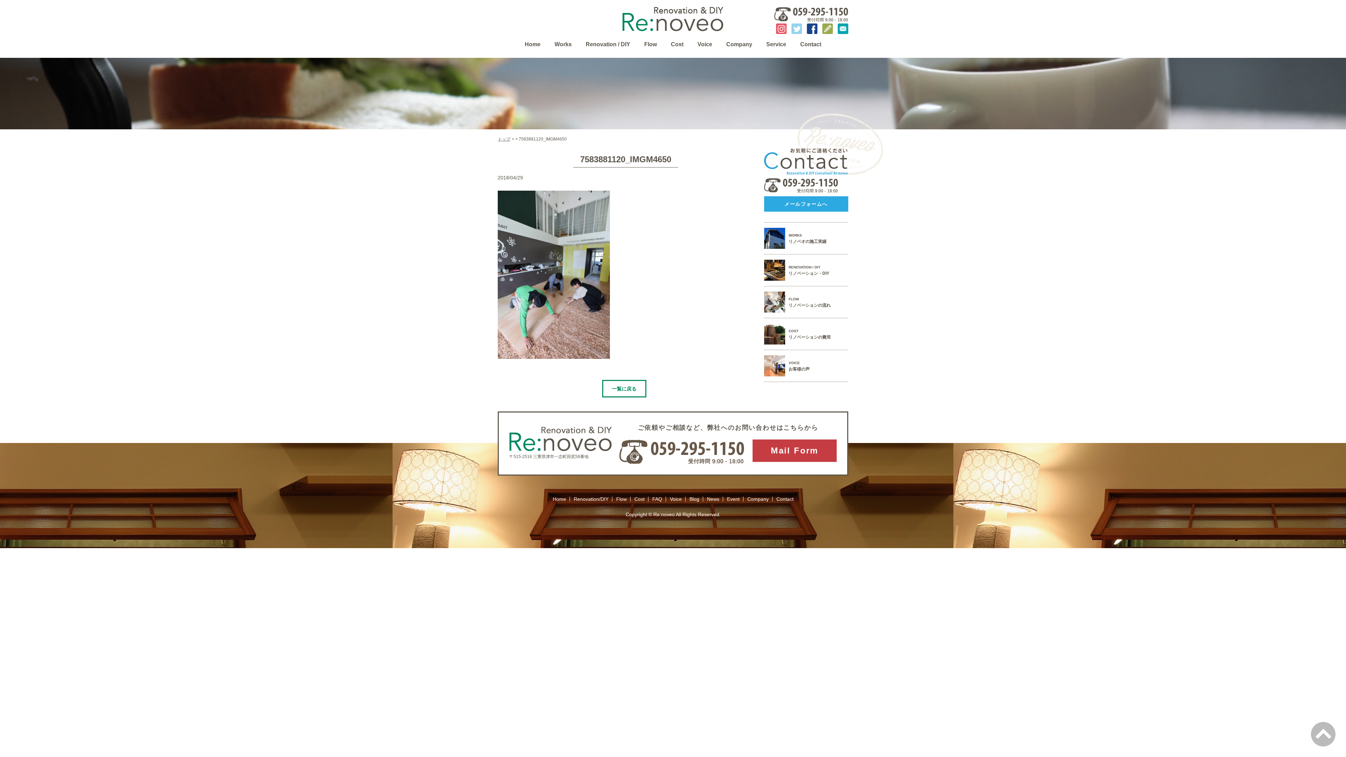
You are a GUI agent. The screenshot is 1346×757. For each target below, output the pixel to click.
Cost (677, 44)
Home (533, 44)
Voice (705, 44)
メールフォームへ (806, 204)
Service (776, 44)
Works (563, 44)
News (713, 499)
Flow (650, 44)
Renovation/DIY (591, 499)
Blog (694, 499)
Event (733, 499)
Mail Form (794, 450)
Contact (810, 44)
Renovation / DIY (608, 44)
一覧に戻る (624, 388)
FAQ (657, 499)
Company (739, 44)
